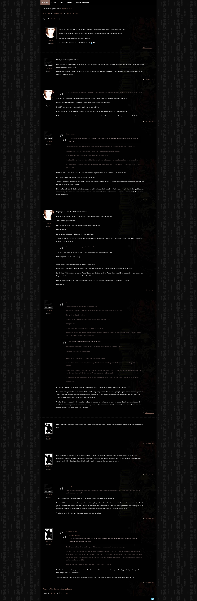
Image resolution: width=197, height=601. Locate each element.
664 (52, 43)
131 (50, 71)
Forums (46, 13)
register (63, 9)
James (51, 41)
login (70, 9)
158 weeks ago (147, 48)
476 (50, 439)
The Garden (57, 13)
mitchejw (48, 68)
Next (66, 19)
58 (61, 19)
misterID (49, 436)
